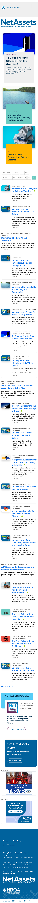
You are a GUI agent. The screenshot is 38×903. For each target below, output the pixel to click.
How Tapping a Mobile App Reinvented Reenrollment (22, 590)
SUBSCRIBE (16, 760)
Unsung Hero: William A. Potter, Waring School (23, 313)
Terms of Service (21, 853)
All (34, 178)
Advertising (17, 841)
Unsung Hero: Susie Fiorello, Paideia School (23, 669)
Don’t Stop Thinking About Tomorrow (14, 239)
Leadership (6, 173)
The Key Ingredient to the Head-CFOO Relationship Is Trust (24, 408)
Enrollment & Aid (19, 178)
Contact (5, 841)
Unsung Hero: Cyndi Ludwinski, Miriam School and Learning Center (24, 542)
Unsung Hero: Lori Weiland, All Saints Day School (23, 211)
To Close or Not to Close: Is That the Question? (17, 61)
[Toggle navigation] (33, 6)
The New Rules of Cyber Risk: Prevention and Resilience (23, 643)
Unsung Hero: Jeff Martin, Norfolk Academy (24, 488)
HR (22, 173)
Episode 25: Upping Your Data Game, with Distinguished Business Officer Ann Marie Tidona (19, 719)
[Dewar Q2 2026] (19, 783)
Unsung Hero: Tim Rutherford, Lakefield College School (22, 263)
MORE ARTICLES (7, 686)
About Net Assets (9, 845)
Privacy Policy (8, 853)
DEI (29, 178)
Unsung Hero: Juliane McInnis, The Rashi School (22, 435)
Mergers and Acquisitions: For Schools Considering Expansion (24, 462)
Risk (26, 173)
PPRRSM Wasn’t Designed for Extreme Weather (18, 157)
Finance (15, 173)
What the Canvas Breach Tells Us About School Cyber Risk (17, 387)
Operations (7, 178)
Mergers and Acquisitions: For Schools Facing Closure (24, 514)
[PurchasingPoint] (19, 812)
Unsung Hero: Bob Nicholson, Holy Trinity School (22, 363)
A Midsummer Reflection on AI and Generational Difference (17, 568)
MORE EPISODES (16, 729)
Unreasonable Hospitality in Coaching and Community (19, 117)
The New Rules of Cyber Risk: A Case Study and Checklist (23, 617)
